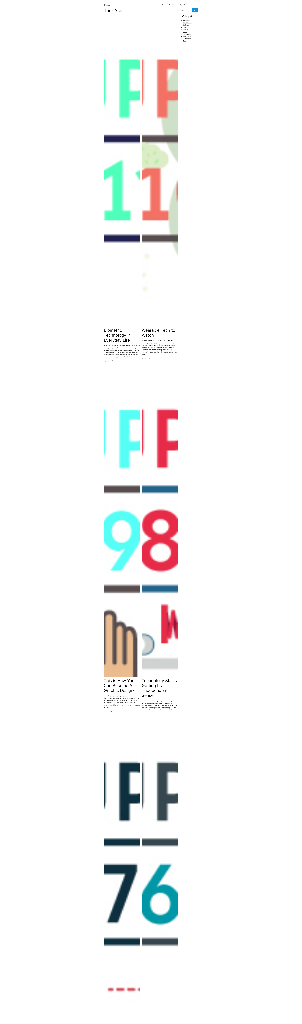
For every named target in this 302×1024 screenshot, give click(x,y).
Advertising (186, 20)
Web (184, 41)
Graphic (185, 29)
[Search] (195, 10)
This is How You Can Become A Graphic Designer (120, 685)
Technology (187, 38)
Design (185, 27)
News (185, 32)
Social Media (187, 36)
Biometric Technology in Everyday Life (117, 335)
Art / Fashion (187, 23)
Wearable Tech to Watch (158, 333)
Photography (187, 34)
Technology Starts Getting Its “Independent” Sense (159, 688)
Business (186, 25)
